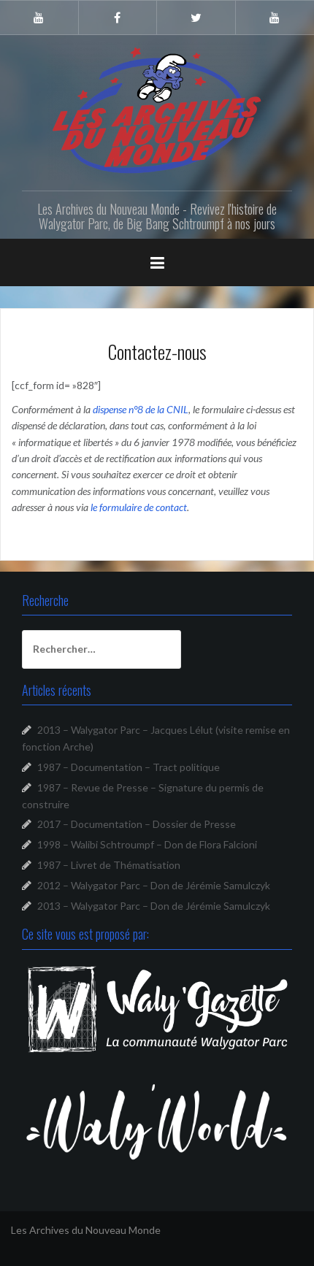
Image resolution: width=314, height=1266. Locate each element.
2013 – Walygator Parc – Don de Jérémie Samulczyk (153, 905)
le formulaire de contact (139, 507)
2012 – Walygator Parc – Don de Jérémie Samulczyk (153, 885)
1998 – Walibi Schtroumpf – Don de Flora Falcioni (147, 844)
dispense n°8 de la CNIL (140, 409)
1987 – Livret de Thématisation (108, 865)
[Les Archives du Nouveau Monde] (157, 110)
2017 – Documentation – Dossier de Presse (136, 824)
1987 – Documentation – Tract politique (128, 767)
